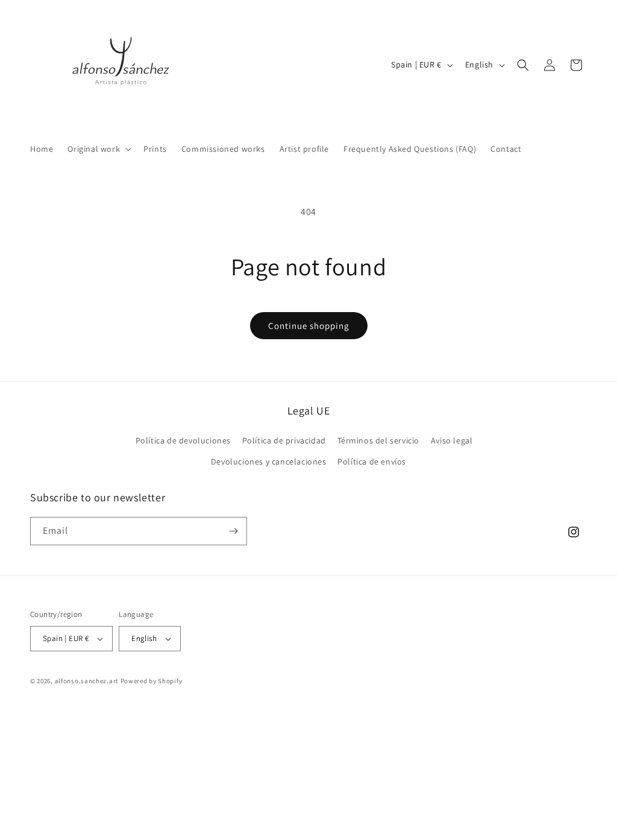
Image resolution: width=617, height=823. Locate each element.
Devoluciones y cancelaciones (269, 461)
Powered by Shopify (152, 681)
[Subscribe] (233, 531)
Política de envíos (371, 461)
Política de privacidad (284, 440)
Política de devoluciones (183, 440)
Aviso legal (452, 440)
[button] (98, 148)
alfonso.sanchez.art (87, 681)
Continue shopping (308, 325)
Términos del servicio (378, 440)
